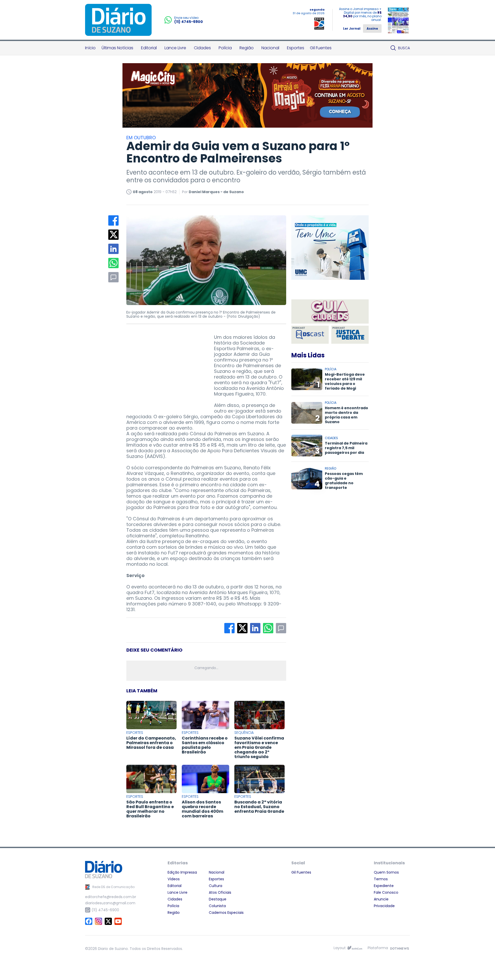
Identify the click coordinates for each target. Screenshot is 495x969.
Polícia (225, 48)
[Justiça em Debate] (350, 335)
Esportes (295, 48)
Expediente (384, 885)
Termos (381, 879)
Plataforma (378, 947)
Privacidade (384, 905)
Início (90, 48)
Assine (372, 28)
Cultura (215, 885)
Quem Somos (386, 872)
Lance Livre (175, 48)
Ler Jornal (351, 28)
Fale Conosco (386, 892)
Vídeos (174, 879)
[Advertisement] (165, 366)
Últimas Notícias (117, 48)
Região (247, 48)
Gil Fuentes (321, 48)
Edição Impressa (182, 872)
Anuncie (381, 899)
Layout (340, 947)
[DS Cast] (310, 335)
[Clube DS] (330, 311)
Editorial (149, 48)
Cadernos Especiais (226, 912)
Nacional (270, 48)
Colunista (217, 905)
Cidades (202, 48)
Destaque (217, 899)
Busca (404, 48)
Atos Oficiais (220, 892)
